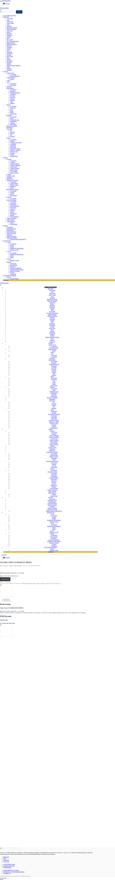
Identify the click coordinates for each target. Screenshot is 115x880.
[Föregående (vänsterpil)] (0, 879)
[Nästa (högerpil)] (2, 879)
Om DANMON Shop (9, 864)
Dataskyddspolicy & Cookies (11, 870)
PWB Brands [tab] (6, 600)
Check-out (6, 861)
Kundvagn (6, 860)
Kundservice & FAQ (8, 866)
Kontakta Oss (7, 873)
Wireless (11, 565)
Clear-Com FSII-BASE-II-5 (15, 705)
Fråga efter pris (5, 579)
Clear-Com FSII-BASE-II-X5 (16, 671)
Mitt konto (6, 857)
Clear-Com (57, 583)
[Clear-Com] (6, 596)
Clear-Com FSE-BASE (13, 840)
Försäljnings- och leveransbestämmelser (13, 872)
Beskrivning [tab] (6, 599)
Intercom (5, 565)
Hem (1, 565)
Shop (4, 858)
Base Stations (17, 565)
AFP (23, 583)
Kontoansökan (7, 867)
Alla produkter (28, 583)
